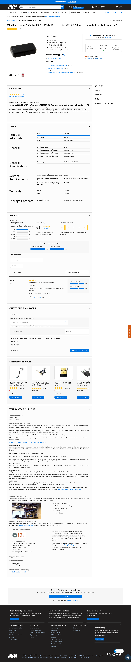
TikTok (120, 654)
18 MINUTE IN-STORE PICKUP (113, 12)
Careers (53, 637)
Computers (45, 12)
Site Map (53, 646)
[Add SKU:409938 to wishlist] (44, 369)
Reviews (14, 215)
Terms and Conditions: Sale (45, 657)
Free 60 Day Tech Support (55, 58)
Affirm (32, 637)
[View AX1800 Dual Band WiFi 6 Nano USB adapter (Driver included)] (86, 372)
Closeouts (76, 628)
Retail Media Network (57, 644)
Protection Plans (14, 639)
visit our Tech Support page (26, 525)
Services (64, 12)
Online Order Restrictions (37, 632)
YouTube (117, 654)
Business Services (56, 641)
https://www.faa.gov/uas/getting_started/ (69, 489)
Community (54, 628)
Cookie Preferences (84, 657)
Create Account (73, 600)
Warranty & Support (22, 409)
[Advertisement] (66, 582)
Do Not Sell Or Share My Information (84, 655)
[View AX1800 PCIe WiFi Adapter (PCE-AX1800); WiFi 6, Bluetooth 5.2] (41, 372)
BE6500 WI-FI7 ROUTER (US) (55, 69)
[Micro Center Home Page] (13, 6)
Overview (15, 88)
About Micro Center (27, 655)
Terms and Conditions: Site (29, 657)
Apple (55, 12)
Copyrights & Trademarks (60, 657)
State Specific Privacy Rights (55, 655)
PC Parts (34, 12)
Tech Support (77, 630)
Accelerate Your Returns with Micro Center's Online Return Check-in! (27, 442)
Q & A (97, 99)
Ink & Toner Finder (56, 635)
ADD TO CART (15, 397)
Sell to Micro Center (57, 639)
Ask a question (22, 96)
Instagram (113, 654)
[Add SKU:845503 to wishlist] (67, 369)
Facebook (107, 654)
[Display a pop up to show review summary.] (25, 388)
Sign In (65, 596)
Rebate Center (55, 632)
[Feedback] (129, 331)
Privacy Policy (99, 655)
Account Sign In (73, 657)
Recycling (11, 637)
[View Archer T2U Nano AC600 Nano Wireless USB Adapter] (63, 372)
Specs (12, 126)
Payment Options (35, 635)
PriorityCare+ (75, 12)
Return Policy (13, 630)
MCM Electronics (12, 20)
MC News (86, 12)
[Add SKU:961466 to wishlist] (90, 369)
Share (118, 20)
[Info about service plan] (64, 55)
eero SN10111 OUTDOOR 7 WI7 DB (57, 65)
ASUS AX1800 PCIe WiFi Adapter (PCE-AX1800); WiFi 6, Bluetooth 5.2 (40, 383)
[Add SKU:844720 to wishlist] (22, 369)
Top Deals (23, 12)
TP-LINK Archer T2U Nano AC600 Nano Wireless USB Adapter (62, 383)
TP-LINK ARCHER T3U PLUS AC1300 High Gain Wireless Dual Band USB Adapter (18, 383)
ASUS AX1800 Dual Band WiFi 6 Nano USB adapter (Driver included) (85, 383)
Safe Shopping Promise (16, 635)
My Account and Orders (16, 628)
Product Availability (35, 630)
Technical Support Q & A (19, 572)
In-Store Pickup (34, 628)
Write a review (13, 96)
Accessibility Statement (40, 655)
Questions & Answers (22, 308)
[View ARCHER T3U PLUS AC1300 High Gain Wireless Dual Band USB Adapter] (18, 372)
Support (94, 12)
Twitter (110, 654)
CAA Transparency (68, 655)
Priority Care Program (70, 545)
